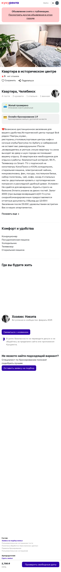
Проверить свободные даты (40, 564)
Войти (45, 3)
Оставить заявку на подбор (19, 368)
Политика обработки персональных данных (20, 546)
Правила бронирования (11, 548)
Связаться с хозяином (16, 332)
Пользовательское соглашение (15, 551)
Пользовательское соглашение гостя (17, 543)
